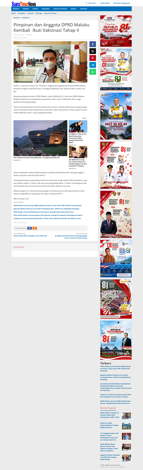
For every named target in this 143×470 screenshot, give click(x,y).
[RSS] (34, 228)
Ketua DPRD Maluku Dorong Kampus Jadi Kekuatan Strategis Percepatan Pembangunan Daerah (48, 215)
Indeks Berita (104, 467)
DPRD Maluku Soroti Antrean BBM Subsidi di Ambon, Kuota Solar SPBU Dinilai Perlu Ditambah (47, 205)
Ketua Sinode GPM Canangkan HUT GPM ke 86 (30, 235)
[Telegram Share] (92, 65)
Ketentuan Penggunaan (117, 467)
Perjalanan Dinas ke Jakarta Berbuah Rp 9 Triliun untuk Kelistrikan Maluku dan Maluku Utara (47, 218)
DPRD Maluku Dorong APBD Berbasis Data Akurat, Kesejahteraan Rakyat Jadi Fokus (44, 212)
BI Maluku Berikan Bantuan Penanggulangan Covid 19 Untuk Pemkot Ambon (71, 236)
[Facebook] (29, 228)
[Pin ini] (92, 58)
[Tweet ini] (92, 51)
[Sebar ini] (92, 44)
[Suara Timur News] (23, 4)
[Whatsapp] (92, 72)
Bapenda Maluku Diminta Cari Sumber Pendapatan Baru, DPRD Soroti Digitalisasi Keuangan (46, 209)
